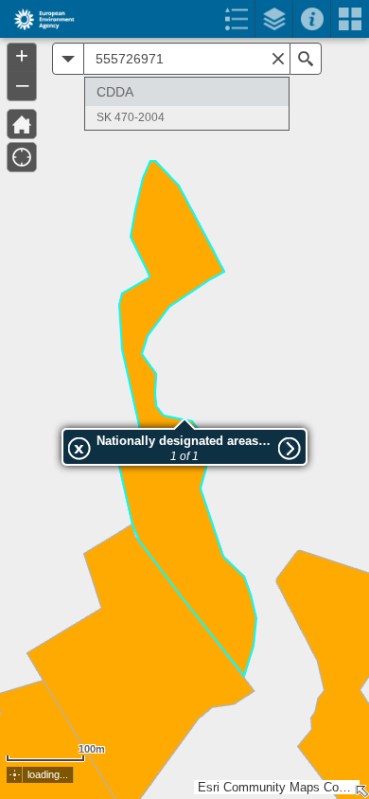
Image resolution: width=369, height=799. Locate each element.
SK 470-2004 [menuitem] (131, 117)
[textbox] (187, 59)
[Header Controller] (184, 19)
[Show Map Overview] (361, 791)
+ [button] (21, 56)
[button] (15, 775)
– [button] (22, 84)
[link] (38, 19)
